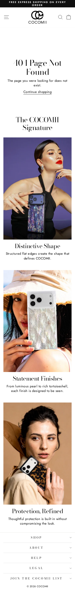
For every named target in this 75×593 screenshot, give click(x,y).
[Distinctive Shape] (37, 188)
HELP (36, 558)
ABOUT (36, 548)
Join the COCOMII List (36, 578)
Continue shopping (37, 91)
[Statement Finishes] (37, 321)
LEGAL (37, 568)
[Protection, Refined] (37, 454)
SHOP (36, 537)
